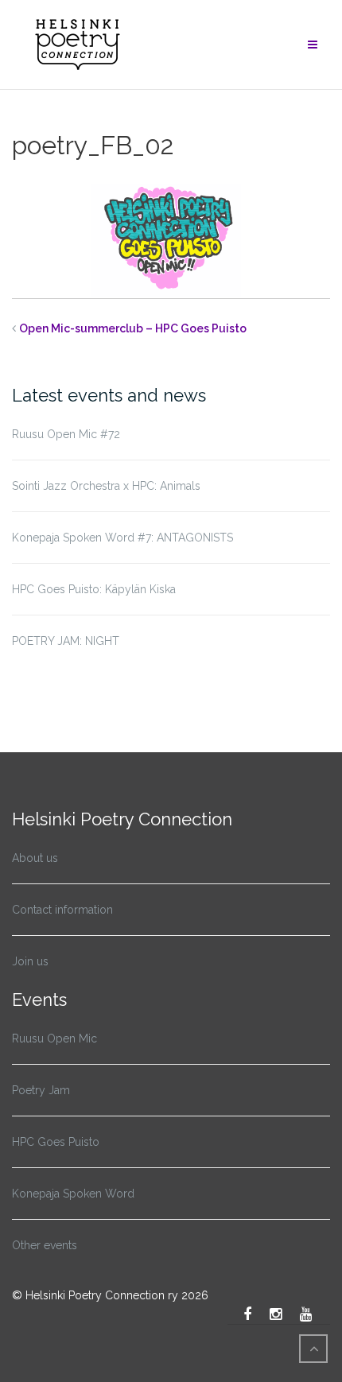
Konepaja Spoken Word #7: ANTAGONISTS (122, 537)
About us (35, 858)
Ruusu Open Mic (54, 1038)
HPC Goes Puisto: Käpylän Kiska (94, 589)
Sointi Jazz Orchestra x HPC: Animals (106, 485)
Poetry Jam (41, 1090)
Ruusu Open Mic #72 (66, 434)
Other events (44, 1245)
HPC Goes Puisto (55, 1141)
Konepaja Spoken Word (73, 1193)
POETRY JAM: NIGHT (65, 641)
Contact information (62, 909)
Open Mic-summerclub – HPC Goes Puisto (133, 328)
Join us (30, 961)
